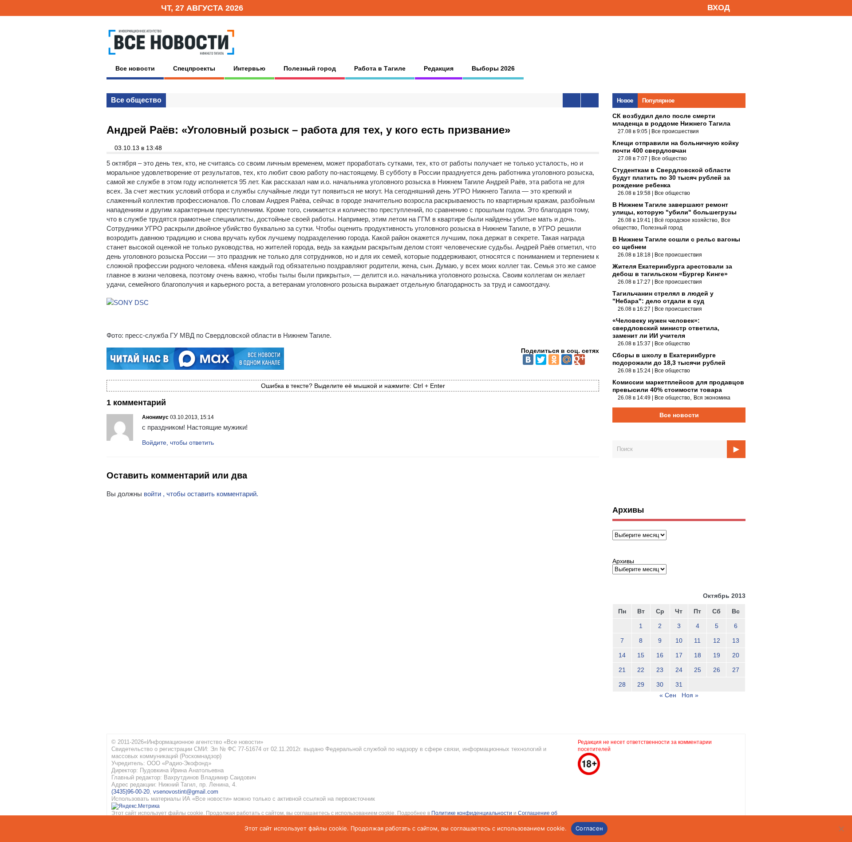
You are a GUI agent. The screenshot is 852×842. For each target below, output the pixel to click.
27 (735, 669)
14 (622, 655)
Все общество (136, 100)
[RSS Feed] (125, 7)
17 (678, 655)
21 (622, 669)
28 (622, 684)
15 (640, 655)
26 (716, 669)
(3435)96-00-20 (130, 791)
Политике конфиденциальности (472, 813)
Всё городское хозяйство (686, 220)
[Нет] (840, 828)
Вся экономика (712, 398)
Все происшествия (675, 131)
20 (735, 655)
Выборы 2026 (493, 68)
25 (697, 669)
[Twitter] (541, 359)
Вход (718, 7)
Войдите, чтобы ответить (178, 442)
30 (659, 684)
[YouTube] (139, 7)
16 (659, 655)
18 (697, 655)
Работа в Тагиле (380, 68)
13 (735, 640)
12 (716, 640)
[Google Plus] (579, 359)
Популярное (658, 100)
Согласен (589, 828)
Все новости (135, 68)
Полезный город (310, 68)
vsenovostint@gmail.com (185, 791)
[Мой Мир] (566, 359)
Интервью (249, 68)
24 (678, 669)
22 (640, 669)
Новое (625, 100)
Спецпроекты (194, 68)
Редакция (439, 68)
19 (716, 655)
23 (659, 669)
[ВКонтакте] (528, 359)
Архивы (623, 561)
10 (678, 640)
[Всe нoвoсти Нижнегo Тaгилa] (171, 57)
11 (697, 640)
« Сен (667, 695)
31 (678, 684)
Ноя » (690, 695)
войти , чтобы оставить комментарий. (201, 494)
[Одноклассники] (553, 359)
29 (640, 684)
